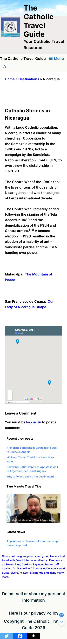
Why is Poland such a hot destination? (30, 476)
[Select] (33, 522)
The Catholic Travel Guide (39, 21)
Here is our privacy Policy (33, 613)
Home (10, 79)
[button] (4, 67)
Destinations (28, 79)
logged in (33, 422)
